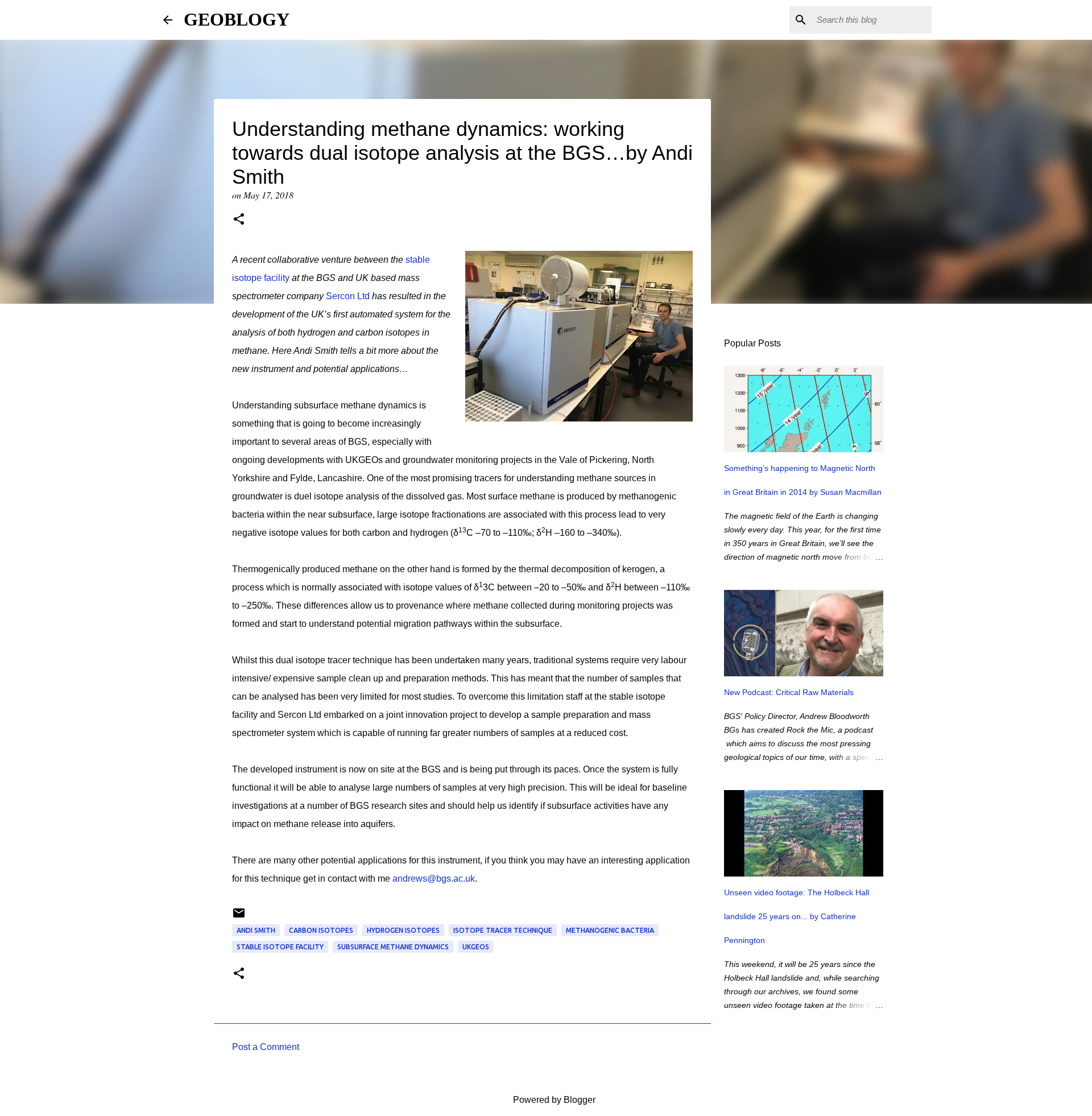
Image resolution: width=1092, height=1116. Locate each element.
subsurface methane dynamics (393, 946)
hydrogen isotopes (403, 930)
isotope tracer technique (502, 930)
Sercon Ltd (348, 296)
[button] (239, 220)
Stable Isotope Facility (280, 946)
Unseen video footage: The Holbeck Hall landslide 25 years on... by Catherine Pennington (796, 916)
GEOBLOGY (236, 19)
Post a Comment (265, 1047)
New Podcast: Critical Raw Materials (789, 692)
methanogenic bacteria (610, 930)
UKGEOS (475, 946)
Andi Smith (256, 930)
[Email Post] (239, 917)
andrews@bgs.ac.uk (433, 878)
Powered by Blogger (553, 1100)
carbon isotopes (321, 930)
